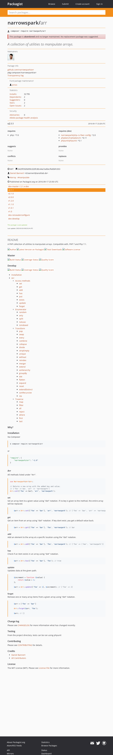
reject (21, 411)
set (20, 283)
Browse (51, 4)
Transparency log (16, 75)
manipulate (24, 177)
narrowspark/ (24, 22)
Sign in (99, 4)
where (22, 415)
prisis (14, 85)
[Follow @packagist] (98, 743)
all (20, 408)
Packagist (15, 4)
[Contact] (92, 743)
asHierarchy (24, 370)
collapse (23, 344)
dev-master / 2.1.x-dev (18, 186)
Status (44, 750)
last (20, 421)
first (21, 418)
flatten (22, 379)
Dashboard (46, 753)
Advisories (14, 115)
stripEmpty (24, 350)
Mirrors (10, 753)
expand (22, 383)
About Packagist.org (16, 742)
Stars (12, 102)
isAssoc (22, 322)
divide (22, 347)
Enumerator (20, 309)
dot (20, 376)
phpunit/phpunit (69, 140)
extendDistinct (26, 389)
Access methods (22, 280)
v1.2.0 (11, 200)
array (13, 177)
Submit (65, 4)
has (20, 293)
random (22, 312)
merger (22, 363)
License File (44, 668)
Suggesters (15, 100)
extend (22, 366)
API (8, 750)
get (20, 287)
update (22, 303)
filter (21, 405)
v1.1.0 (11, 204)
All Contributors (18, 658)
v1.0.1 (11, 208)
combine (23, 341)
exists (21, 299)
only (21, 315)
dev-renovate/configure (19, 215)
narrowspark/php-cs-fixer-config (76, 135)
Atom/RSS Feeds (14, 745)
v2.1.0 (11, 193)
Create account (82, 4)
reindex (22, 360)
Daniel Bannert (17, 173)
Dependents (15, 97)
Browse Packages (49, 745)
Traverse (19, 399)
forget (22, 306)
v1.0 (10, 211)
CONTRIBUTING (25, 645)
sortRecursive (25, 392)
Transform (20, 328)
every (21, 337)
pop (21, 331)
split (21, 318)
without (22, 357)
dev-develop (14, 218)
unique (22, 353)
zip (20, 396)
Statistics (45, 742)
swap (21, 334)
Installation (16, 275)
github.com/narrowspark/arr (21, 69)
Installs (13, 94)
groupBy (23, 373)
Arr (12, 278)
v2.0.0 (11, 197)
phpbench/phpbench (71, 138)
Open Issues (15, 105)
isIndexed (23, 325)
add (21, 290)
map (21, 402)
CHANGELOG (23, 625)
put (20, 296)
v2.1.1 (11, 190)
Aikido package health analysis (24, 117)
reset (21, 386)
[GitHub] (104, 743)
